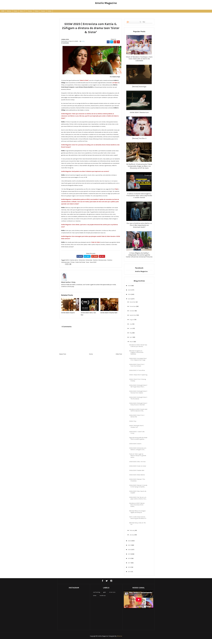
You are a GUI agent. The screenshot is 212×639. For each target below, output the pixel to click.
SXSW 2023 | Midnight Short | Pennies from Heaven (138, 392)
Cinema (15, 11)
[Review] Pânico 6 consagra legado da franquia (137, 511)
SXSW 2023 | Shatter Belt (108, 313)
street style (112, 592)
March (132, 341)
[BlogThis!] (67, 264)
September (133, 315)
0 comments (65, 43)
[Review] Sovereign (139, 87)
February (132, 530)
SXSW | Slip (132, 421)
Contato (49, 11)
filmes (72, 262)
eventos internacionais (100, 260)
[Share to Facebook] (70, 264)
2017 (129, 563)
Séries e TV (23, 11)
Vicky (73, 282)
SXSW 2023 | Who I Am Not (137, 461)
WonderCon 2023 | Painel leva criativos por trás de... (138, 345)
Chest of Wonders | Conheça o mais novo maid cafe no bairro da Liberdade (139, 59)
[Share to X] (69, 264)
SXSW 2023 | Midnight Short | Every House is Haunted (138, 404)
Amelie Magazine (106, 3)
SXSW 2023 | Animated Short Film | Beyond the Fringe (138, 359)
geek (104, 592)
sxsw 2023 (93, 262)
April (131, 337)
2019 (129, 554)
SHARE (80, 256)
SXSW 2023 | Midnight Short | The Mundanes (138, 398)
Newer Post (62, 354)
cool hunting (96, 592)
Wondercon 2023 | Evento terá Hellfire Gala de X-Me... (138, 410)
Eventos (30, 11)
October (132, 311)
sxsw (87, 262)
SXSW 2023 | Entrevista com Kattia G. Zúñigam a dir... (137, 448)
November (133, 306)
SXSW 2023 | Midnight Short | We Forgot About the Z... (138, 386)
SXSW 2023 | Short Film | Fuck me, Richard (136, 365)
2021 (129, 545)
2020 (129, 549)
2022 (129, 541)
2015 (129, 571)
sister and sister (80, 262)
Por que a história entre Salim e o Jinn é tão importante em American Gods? (139, 225)
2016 (129, 567)
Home (91, 354)
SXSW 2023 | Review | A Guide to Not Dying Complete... (138, 486)
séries (94, 595)
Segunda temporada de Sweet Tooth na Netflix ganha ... (138, 438)
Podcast (37, 11)
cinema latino (65, 39)
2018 (129, 558)
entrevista (82, 260)
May (131, 333)
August (132, 319)
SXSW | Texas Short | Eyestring (138, 375)
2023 (129, 299)
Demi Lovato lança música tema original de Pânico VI (137, 517)
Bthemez (119, 636)
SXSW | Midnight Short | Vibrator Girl (136, 426)
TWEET (88, 256)
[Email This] (66, 264)
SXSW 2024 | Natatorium (139, 112)
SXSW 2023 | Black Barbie (137, 475)
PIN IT (102, 256)
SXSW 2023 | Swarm (68, 313)
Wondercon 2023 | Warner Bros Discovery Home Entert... (137, 504)
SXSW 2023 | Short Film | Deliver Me (136, 416)
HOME (2, 11)
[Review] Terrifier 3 (139, 138)
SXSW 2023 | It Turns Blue (137, 370)
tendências (103, 595)
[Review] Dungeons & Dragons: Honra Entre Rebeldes (136, 352)
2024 (129, 294)
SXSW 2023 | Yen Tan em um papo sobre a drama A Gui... (138, 498)
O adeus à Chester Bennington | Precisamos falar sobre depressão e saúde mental (139, 195)
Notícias (9, 11)
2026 (129, 285)
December (133, 302)
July (131, 324)
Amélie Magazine (141, 271)
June (131, 328)
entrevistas (89, 260)
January (132, 535)
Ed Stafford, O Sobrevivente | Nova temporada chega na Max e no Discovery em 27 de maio (139, 166)
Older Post (119, 354)
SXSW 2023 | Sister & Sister (137, 466)
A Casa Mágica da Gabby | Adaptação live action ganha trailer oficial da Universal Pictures (139, 255)
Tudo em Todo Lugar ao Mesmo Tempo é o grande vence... (137, 455)
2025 (129, 290)
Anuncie (43, 11)
